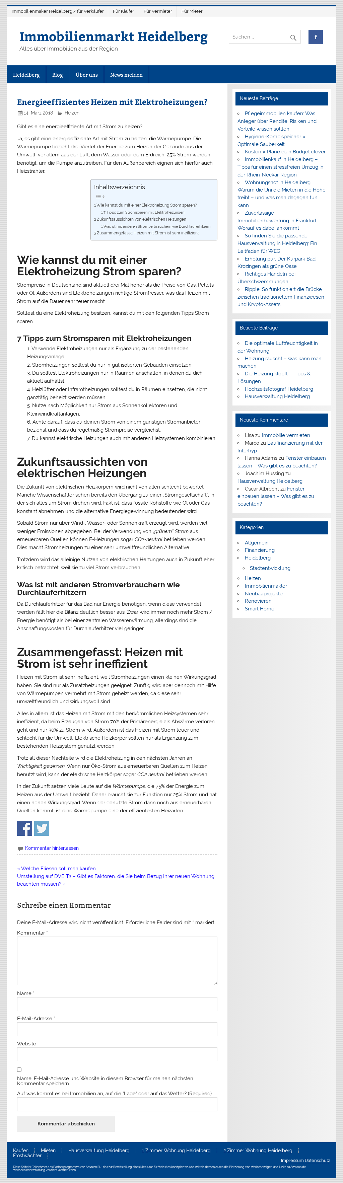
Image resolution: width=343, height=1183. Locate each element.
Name (26, 993)
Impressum (292, 1160)
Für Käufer (123, 11)
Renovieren (258, 601)
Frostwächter (27, 1156)
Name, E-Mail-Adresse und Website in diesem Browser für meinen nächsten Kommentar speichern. (105, 1081)
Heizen (72, 113)
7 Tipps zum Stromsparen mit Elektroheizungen (144, 212)
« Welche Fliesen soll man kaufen (56, 869)
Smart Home (259, 609)
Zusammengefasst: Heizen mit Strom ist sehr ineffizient (148, 232)
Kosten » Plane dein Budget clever (285, 152)
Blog (57, 75)
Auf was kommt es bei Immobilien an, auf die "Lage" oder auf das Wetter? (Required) (114, 1093)
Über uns (87, 75)
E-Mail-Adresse (36, 1018)
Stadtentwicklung (270, 568)
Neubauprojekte (264, 594)
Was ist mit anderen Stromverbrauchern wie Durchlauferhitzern (157, 226)
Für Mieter (192, 11)
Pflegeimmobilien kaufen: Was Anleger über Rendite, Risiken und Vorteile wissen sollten (277, 121)
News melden (126, 75)
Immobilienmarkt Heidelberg (113, 36)
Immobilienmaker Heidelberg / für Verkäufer (58, 11)
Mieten (48, 1151)
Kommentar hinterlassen (52, 848)
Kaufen (20, 1151)
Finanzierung (260, 550)
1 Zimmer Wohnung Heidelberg (176, 1151)
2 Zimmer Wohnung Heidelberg (257, 1151)
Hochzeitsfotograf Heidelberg (279, 389)
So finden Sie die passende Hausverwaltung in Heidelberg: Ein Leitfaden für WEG (277, 243)
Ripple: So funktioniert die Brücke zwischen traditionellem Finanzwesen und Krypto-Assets (280, 297)
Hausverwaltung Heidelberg (277, 396)
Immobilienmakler (266, 586)
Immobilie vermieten (286, 435)
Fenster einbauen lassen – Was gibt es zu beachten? (275, 496)
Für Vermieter (158, 11)
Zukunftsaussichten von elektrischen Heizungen (141, 219)
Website (26, 1043)
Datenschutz (317, 1160)
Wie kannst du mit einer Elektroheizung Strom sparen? (146, 205)
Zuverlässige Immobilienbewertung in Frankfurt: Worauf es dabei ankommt (277, 220)
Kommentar (32, 933)
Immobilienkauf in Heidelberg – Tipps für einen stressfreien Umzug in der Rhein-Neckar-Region (280, 167)
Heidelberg (26, 75)
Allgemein (257, 543)
